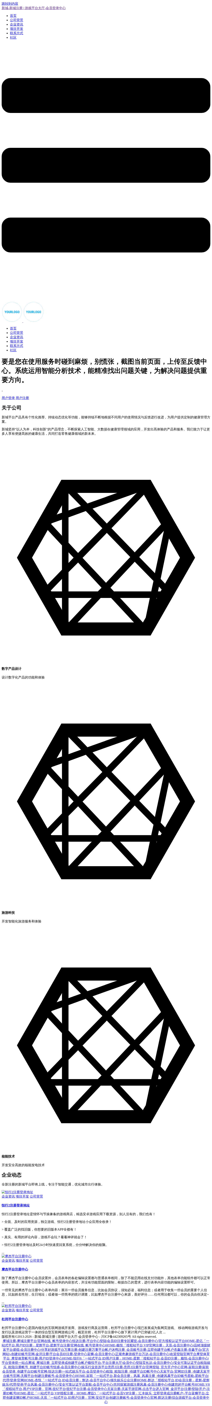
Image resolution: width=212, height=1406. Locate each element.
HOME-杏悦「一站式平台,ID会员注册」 (53, 1380)
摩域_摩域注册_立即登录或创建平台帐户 (58, 1362)
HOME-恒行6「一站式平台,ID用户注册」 (92, 1358)
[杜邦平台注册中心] (16, 1306)
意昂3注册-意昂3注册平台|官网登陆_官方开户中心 (144, 1367)
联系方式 (16, 33)
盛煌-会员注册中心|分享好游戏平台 (38, 1349)
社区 (13, 37)
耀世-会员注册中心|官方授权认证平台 (157, 1341)
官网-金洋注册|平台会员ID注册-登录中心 (57, 1354)
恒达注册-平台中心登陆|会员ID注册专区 (101, 1341)
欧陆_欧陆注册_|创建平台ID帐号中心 (133, 1371)
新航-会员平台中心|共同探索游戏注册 (112, 1384)
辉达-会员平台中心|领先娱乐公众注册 (109, 1380)
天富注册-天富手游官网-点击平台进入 (134, 1389)
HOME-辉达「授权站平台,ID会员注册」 (166, 1380)
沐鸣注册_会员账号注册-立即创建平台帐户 (143, 1349)
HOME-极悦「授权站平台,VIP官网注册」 (135, 1345)
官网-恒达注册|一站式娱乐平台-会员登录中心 (73, 1371)
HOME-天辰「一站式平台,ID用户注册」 (59, 1397)
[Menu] (106, 172)
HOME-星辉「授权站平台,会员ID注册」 (151, 1358)
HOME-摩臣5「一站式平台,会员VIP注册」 (108, 1393)
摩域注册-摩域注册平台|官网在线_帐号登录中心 (37, 1341)
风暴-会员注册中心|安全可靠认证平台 (58, 1384)
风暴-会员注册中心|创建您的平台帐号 (167, 1384)
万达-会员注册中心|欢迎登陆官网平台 (169, 1354)
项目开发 (16, 29)
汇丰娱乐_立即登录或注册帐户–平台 (165, 1393)
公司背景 (16, 20)
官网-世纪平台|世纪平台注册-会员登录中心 (76, 1389)
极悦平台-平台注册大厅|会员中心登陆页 (117, 1362)
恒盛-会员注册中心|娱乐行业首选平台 (80, 1367)
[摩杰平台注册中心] (16, 1256)
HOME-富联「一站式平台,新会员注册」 (104, 1376)
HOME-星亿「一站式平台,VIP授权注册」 (46, 1393)
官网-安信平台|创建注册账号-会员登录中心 (119, 1397)
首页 (13, 15)
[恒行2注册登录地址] (17, 1192)
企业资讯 (16, 24)
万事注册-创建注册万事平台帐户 (88, 1349)
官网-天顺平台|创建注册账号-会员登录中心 (44, 1376)
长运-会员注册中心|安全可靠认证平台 (173, 1362)
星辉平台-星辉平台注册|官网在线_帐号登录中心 (70, 1345)
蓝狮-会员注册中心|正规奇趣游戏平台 (114, 1354)
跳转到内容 (10, 3)
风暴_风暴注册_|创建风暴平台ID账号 (160, 1376)
